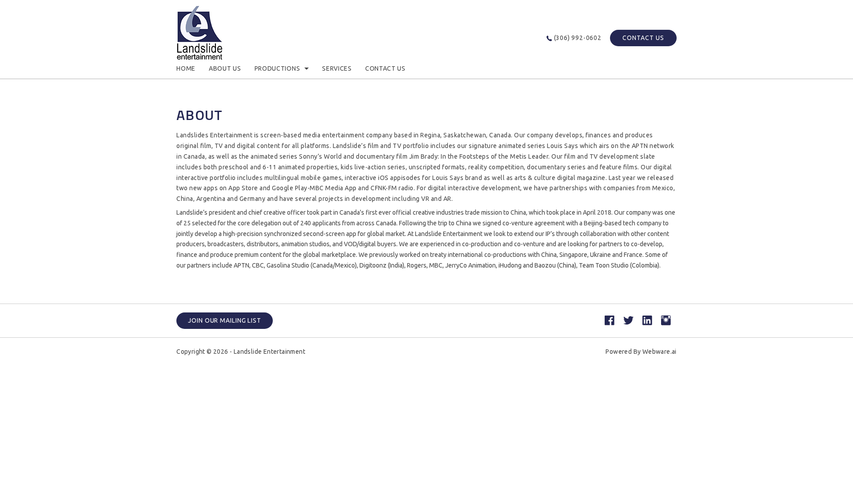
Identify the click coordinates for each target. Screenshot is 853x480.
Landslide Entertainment (269, 351)
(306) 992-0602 (578, 37)
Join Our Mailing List (224, 320)
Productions (277, 68)
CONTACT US (643, 37)
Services (337, 68)
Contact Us (385, 68)
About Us (225, 68)
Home (185, 68)
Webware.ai (659, 351)
